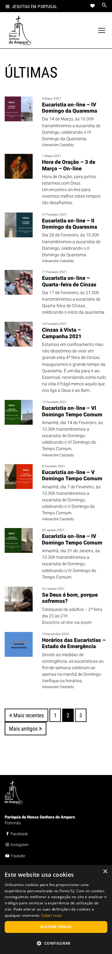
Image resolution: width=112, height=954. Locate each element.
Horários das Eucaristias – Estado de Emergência (74, 643)
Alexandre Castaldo (58, 145)
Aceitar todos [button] (56, 926)
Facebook (19, 833)
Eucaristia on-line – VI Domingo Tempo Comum (72, 411)
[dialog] (56, 909)
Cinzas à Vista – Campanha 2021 (62, 333)
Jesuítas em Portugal (35, 6)
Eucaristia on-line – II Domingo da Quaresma (69, 223)
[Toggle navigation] (101, 31)
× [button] (105, 871)
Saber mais (51, 915)
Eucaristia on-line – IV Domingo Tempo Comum (72, 539)
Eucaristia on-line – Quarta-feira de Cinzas (69, 281)
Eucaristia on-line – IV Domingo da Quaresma (69, 107)
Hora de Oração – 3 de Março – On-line (68, 165)
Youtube (18, 855)
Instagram (20, 844)
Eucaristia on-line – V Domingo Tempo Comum (72, 475)
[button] (56, 943)
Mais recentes (28, 715)
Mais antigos (24, 728)
